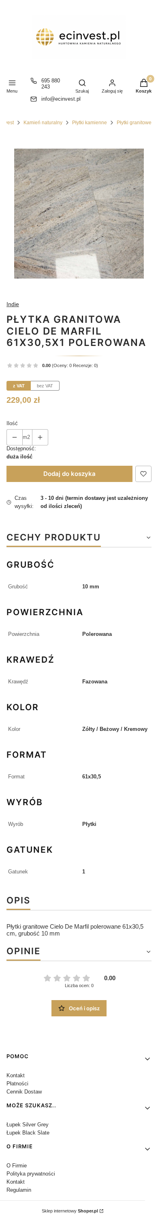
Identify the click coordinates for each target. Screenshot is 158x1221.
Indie (12, 304)
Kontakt (15, 1075)
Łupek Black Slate (27, 1133)
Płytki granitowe (134, 122)
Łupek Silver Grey (27, 1125)
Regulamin (18, 1190)
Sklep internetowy (70, 1210)
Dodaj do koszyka (69, 474)
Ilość (12, 423)
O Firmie (16, 1166)
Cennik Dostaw (24, 1092)
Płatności (17, 1084)
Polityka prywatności (30, 1174)
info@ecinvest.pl (61, 99)
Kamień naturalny (42, 122)
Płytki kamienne (89, 122)
